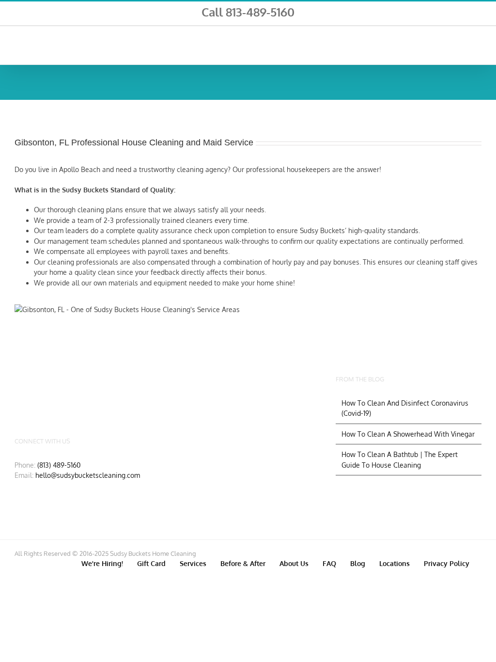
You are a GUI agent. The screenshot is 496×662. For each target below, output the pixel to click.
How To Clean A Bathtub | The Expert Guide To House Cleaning (399, 459)
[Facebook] (27, 390)
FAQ (329, 563)
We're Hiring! (102, 563)
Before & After (242, 563)
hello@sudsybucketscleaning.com (87, 475)
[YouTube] (90, 390)
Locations (394, 563)
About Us (294, 563)
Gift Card (151, 563)
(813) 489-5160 (58, 465)
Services (193, 563)
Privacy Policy (446, 563)
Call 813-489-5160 (248, 11)
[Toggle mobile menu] (477, 43)
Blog (357, 563)
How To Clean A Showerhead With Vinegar (408, 434)
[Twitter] (58, 390)
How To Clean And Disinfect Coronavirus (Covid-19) (404, 408)
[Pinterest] (121, 390)
